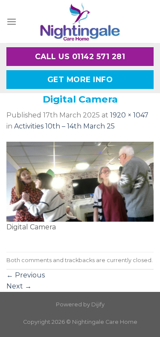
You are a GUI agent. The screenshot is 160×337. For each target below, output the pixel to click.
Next (19, 286)
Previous (25, 275)
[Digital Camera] (80, 181)
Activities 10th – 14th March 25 (64, 126)
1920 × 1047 (129, 115)
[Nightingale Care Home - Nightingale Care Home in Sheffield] (80, 21)
